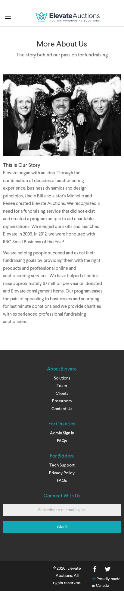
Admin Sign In (62, 433)
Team (62, 386)
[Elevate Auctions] (68, 23)
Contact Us (61, 409)
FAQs (62, 441)
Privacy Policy (62, 473)
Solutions (62, 378)
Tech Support (62, 465)
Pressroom (62, 401)
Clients (62, 394)
